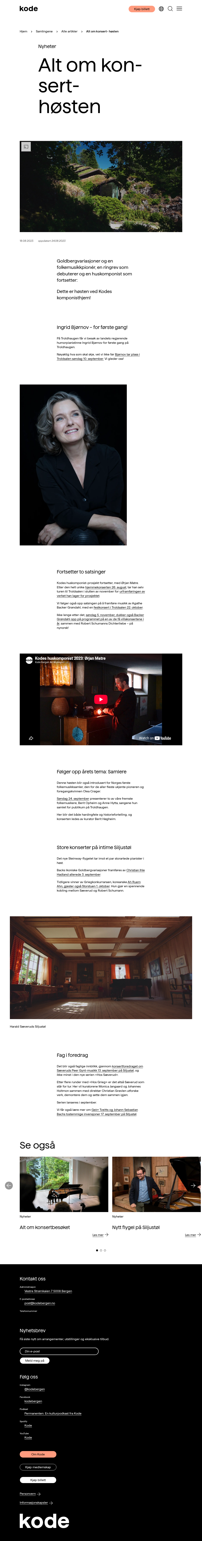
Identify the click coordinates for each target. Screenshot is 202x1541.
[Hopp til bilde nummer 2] (101, 1250)
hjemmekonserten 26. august (105, 587)
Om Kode (38, 1454)
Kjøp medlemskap (38, 1467)
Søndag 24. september (73, 798)
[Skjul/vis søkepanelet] (170, 9)
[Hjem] (29, 9)
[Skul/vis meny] (179, 9)
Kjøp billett (142, 9)
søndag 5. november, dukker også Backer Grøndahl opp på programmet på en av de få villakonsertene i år (100, 619)
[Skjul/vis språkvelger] (161, 9)
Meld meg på (34, 1360)
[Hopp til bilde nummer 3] (105, 1250)
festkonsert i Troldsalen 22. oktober (118, 607)
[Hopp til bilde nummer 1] (97, 1250)
